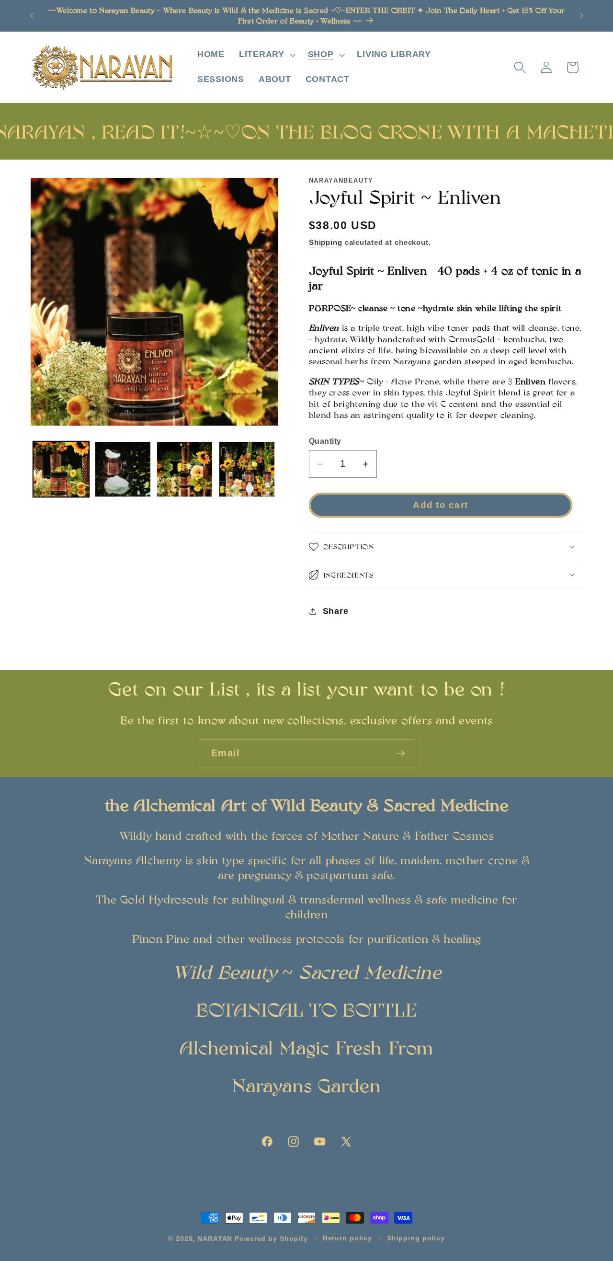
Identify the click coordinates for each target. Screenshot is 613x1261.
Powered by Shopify (271, 1238)
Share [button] (336, 611)
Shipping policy (416, 1238)
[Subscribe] (400, 753)
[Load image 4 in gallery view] (247, 469)
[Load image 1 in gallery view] (61, 469)
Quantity (325, 441)
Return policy (347, 1238)
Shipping (325, 242)
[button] (266, 54)
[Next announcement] (581, 15)
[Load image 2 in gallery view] (123, 469)
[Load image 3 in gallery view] (185, 469)
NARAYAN (214, 1238)
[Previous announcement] (31, 15)
